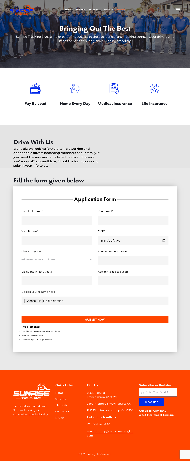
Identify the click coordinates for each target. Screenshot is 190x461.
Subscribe (151, 402)
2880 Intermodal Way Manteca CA (109, 403)
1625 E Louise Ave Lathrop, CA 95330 (110, 410)
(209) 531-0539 (101, 423)
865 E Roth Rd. (96, 392)
